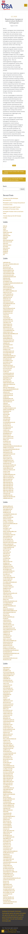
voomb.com (6, 371)
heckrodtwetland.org (8, 609)
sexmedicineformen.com (9, 453)
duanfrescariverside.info (9, 794)
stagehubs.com (7, 667)
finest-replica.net (7, 822)
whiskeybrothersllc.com (9, 496)
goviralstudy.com (7, 635)
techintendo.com (7, 726)
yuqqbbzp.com (6, 749)
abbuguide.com (6, 718)
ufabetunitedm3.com (8, 484)
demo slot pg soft (7, 241)
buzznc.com (6, 881)
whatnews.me (6, 819)
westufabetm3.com (7, 495)
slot (14, 165)
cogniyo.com (6, 430)
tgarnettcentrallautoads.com (10, 523)
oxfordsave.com (7, 322)
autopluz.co (6, 526)
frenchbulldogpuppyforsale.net (11, 650)
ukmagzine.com (7, 298)
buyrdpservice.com (7, 313)
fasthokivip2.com (7, 327)
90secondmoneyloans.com (9, 738)
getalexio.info (6, 420)
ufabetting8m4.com (8, 775)
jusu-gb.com (6, 265)
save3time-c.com (7, 528)
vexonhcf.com (6, 529)
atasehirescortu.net (8, 365)
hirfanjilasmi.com (7, 433)
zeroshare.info (6, 558)
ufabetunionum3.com (8, 776)
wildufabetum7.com (7, 498)
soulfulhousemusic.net (8, 461)
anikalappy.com (7, 791)
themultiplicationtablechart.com (11, 653)
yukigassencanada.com (8, 746)
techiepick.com (7, 843)
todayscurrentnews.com (9, 469)
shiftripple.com (7, 455)
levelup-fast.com (7, 762)
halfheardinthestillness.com (10, 610)
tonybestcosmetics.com (9, 879)
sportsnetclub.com (7, 319)
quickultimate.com (7, 450)
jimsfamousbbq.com (8, 506)
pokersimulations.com (8, 765)
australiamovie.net (7, 509)
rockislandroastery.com (9, 890)
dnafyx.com (6, 708)
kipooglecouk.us (7, 623)
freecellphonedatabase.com (10, 290)
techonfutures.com (8, 848)
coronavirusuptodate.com (9, 753)
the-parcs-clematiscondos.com (11, 264)
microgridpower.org (8, 438)
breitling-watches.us (8, 522)
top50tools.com (7, 548)
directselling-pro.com (8, 892)
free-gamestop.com (8, 295)
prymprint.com (7, 423)
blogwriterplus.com (8, 268)
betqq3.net (5, 618)
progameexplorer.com (8, 889)
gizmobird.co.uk (7, 510)
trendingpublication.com (9, 474)
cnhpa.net (5, 403)
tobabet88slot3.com (8, 468)
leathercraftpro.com (8, 436)
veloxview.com (6, 493)
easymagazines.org (8, 431)
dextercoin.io (6, 656)
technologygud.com (8, 393)
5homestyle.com (7, 659)
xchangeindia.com (7, 865)
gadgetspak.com (7, 756)
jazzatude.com (6, 555)
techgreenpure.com (8, 727)
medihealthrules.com (8, 852)
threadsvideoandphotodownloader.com (13, 283)
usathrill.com (6, 854)
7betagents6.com (7, 751)
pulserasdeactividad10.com (9, 640)
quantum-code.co (7, 817)
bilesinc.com (6, 559)
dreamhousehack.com (8, 868)
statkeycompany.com (8, 544)
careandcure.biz (7, 428)
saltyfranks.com (7, 552)
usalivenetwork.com (8, 286)
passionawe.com (7, 444)
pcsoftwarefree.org (8, 705)
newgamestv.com (7, 358)
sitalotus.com (6, 404)
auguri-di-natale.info (8, 517)
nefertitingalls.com (7, 688)
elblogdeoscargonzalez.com (10, 593)
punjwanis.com (6, 262)
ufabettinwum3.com (8, 482)
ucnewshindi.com (7, 289)
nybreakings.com (7, 860)
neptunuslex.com (7, 515)
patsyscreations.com (8, 689)
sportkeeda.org (7, 425)
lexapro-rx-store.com (8, 647)
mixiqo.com (6, 439)
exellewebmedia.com (8, 294)
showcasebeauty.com (8, 540)
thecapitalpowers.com (8, 466)
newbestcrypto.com (8, 321)
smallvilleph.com (7, 564)
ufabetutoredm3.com (8, 488)
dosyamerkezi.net (7, 537)
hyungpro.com (6, 349)
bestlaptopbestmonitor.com (10, 601)
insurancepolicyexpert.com (10, 542)
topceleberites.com (8, 773)
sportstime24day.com (8, 352)
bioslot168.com (7, 900)
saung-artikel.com (7, 325)
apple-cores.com (7, 639)
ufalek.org (5, 385)
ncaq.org (5, 697)
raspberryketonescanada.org (10, 851)
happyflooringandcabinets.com (10, 389)
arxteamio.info (6, 419)
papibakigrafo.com (7, 631)
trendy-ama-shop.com (8, 830)
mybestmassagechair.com (9, 612)
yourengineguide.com (8, 859)
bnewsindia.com (7, 841)
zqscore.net (6, 412)
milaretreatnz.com (7, 561)
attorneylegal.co (7, 370)
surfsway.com (6, 732)
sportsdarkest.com (8, 344)
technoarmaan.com (7, 876)
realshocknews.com (8, 395)
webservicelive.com (8, 903)
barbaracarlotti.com (8, 642)
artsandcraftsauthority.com (10, 901)
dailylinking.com (7, 707)
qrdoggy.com (6, 392)
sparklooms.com (7, 463)
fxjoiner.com (6, 882)
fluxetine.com (6, 615)
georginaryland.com (8, 602)
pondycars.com (7, 846)
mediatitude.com (7, 533)
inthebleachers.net (7, 645)
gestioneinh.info (7, 824)
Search (4, 186)
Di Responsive (12, 932)
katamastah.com (7, 411)
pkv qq (4, 227)
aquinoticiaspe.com (8, 332)
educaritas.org (6, 692)
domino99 (5, 251)
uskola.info (5, 811)
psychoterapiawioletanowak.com (11, 449)
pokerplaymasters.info (8, 273)
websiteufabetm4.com (8, 787)
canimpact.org (6, 634)
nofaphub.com (6, 686)
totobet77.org (6, 472)
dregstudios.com (7, 569)
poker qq (5, 230)
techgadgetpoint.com (8, 373)
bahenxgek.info (7, 279)
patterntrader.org (7, 401)
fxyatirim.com (6, 716)
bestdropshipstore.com (9, 729)
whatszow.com (6, 723)
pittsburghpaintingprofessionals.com (12, 446)
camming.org (6, 677)
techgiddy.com (6, 284)
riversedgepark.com (8, 681)
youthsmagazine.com (8, 341)
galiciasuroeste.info (8, 566)
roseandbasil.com (7, 604)
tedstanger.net (6, 808)
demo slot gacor (7, 245)
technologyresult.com (8, 719)
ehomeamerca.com (7, 724)
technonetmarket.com (8, 806)
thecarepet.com (7, 267)
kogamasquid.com (7, 651)
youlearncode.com (7, 715)
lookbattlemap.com (8, 311)
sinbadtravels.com (7, 297)
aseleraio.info (6, 414)
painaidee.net (6, 343)
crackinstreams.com (8, 754)
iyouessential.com (7, 711)
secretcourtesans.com (8, 672)
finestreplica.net (7, 797)
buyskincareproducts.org (9, 648)
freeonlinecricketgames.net (10, 582)
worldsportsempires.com (9, 408)
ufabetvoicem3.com (8, 783)
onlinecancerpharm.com (9, 384)
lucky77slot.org (7, 379)
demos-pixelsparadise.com (9, 531)
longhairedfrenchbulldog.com (10, 333)
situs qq (5, 226)
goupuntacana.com (7, 680)
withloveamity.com (7, 713)
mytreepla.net (6, 764)
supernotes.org (7, 406)
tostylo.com (6, 316)
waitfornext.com (7, 814)
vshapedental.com (7, 855)
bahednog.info (6, 278)
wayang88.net (6, 786)
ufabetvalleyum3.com (8, 491)
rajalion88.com (6, 678)
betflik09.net (6, 696)
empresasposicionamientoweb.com (12, 878)
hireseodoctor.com (8, 759)
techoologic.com (7, 849)
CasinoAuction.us (7, 621)
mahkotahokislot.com (8, 382)
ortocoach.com (7, 442)
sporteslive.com (7, 354)
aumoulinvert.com (7, 626)
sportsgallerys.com (8, 360)
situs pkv (12, 919)
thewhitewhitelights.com (9, 605)
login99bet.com (7, 670)
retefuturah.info (7, 802)
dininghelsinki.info (7, 792)
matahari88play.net (7, 338)
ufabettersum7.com (7, 479)
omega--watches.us (8, 520)
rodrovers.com (7, 741)
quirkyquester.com (7, 452)
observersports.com (8, 328)
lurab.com (5, 895)
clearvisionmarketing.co (9, 816)
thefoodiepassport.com (9, 628)
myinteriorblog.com (8, 840)
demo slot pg (6, 248)
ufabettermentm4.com (8, 477)
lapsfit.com (6, 760)
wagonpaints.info (7, 813)
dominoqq (5, 249)
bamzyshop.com (7, 844)
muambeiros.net (7, 588)
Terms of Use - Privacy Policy (9, 930)
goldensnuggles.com (8, 309)
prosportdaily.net (7, 825)
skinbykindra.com (7, 884)
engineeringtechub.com (9, 366)
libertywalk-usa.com (8, 507)
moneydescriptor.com (8, 339)
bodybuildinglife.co (7, 390)
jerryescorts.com (7, 368)
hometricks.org (7, 434)
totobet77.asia (6, 471)
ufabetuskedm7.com (8, 487)
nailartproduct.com (8, 734)
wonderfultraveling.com (9, 577)
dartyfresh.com (7, 702)
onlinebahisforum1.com (9, 673)
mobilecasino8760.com (8, 616)
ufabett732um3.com (8, 810)
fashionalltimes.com (8, 873)
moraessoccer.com (7, 572)
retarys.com (6, 306)
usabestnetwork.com (8, 302)
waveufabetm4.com (7, 784)
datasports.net (6, 363)
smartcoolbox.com (7, 458)
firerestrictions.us (7, 585)
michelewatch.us (7, 518)
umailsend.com (6, 305)
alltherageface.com (8, 886)
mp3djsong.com (7, 512)
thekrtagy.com (6, 863)
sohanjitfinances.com (8, 460)
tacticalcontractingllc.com (9, 465)
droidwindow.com (7, 835)
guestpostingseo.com (8, 270)
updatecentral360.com (8, 409)
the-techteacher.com (8, 870)
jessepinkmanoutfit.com (9, 303)
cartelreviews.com (7, 730)
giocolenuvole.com (7, 710)
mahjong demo (6, 235)
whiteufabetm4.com (8, 789)
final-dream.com (7, 821)
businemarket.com (7, 336)
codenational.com (7, 887)
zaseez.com (6, 683)
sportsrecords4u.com (8, 772)
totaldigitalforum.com (8, 874)
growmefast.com (7, 381)
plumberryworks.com (8, 447)
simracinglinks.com (8, 536)
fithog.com (6, 599)
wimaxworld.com (7, 580)
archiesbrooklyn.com (8, 586)
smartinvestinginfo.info (9, 803)
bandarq (5, 238)
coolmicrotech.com (8, 867)
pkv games (10, 913)
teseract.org (6, 829)
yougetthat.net (7, 317)
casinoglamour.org (7, 654)
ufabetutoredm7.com (8, 490)
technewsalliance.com (8, 805)
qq (16, 919)
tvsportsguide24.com (8, 374)
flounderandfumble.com (9, 798)
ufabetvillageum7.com (8, 781)
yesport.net (6, 314)
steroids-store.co (7, 596)
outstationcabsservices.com (10, 862)
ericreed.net (6, 613)
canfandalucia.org (7, 857)
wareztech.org (6, 300)
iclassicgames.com (7, 324)
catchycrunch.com (7, 685)
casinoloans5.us (7, 620)
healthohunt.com (7, 800)
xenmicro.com (6, 699)
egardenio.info (6, 417)
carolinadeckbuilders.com (9, 545)
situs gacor (6, 233)
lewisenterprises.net (8, 704)
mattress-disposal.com (8, 387)
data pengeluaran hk (8, 240)
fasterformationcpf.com (9, 308)
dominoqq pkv (11, 911)
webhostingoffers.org (8, 721)
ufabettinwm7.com (7, 480)
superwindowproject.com (9, 629)
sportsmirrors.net (7, 362)
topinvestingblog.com (8, 547)
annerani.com (6, 553)
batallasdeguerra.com (8, 567)
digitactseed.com (7, 735)
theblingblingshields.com (9, 355)
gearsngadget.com (7, 757)
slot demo (5, 246)
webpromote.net (7, 594)
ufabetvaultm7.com (7, 779)
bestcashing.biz (7, 583)
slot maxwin (18, 915)
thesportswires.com (8, 347)
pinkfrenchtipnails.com (8, 357)
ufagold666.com (7, 838)
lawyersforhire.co (7, 335)
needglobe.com (7, 441)
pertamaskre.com (7, 281)
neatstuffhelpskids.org (8, 571)
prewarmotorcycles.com (9, 534)
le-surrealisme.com (8, 539)
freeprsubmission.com (8, 836)
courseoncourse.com (8, 275)
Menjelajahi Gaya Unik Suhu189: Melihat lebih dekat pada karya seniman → (13, 179)
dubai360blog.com (7, 377)
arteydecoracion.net (8, 597)
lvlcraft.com (6, 737)
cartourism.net (6, 637)
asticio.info (6, 415)
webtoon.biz (6, 346)
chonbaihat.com (7, 591)
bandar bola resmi (7, 232)
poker (4, 229)
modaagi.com (6, 563)
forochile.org (6, 574)
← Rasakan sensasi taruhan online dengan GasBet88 (13, 172)
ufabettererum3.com (8, 476)
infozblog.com (6, 590)
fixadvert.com (6, 525)
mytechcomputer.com (8, 898)
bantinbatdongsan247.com (9, 276)
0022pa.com (6, 556)
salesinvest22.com (7, 827)
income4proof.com (7, 691)
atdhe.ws (5, 607)
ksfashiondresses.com (8, 400)
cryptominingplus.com (8, 330)
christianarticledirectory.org (10, 658)
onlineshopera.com (8, 700)
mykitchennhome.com (8, 624)
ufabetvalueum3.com (8, 778)
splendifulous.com (7, 770)
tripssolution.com (7, 743)
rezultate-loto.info (7, 768)
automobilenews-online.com (10, 871)
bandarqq (5, 252)
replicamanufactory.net (8, 767)
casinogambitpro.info (8, 271)
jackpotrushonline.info (8, 287)
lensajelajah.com (7, 694)
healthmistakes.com (8, 398)
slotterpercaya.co (7, 457)
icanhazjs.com (6, 632)
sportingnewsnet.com (8, 351)
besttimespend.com (8, 427)
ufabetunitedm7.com (8, 485)
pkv (4, 254)
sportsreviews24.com (8, 376)
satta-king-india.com (8, 745)
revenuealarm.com (7, 893)
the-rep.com (6, 550)
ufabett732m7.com (7, 832)
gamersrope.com (7, 292)
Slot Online (14, 16)
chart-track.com (7, 575)
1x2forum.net (6, 669)
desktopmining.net (7, 643)
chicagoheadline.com (8, 675)
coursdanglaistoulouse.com (10, 514)
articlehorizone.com (8, 748)
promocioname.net (7, 578)
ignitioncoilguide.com (8, 897)
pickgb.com (6, 396)
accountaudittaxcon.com (9, 422)
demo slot (5, 237)
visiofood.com (6, 833)
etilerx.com (6, 795)
